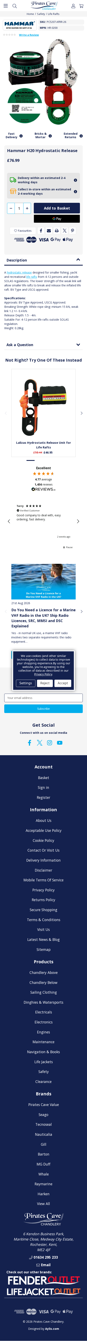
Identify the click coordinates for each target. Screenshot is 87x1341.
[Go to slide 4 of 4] (56, 460)
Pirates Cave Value (43, 1104)
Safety (43, 1071)
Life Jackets (43, 1061)
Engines (43, 1032)
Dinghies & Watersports (43, 1002)
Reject (45, 683)
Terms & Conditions (43, 919)
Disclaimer (43, 870)
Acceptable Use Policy (44, 830)
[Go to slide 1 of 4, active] (31, 460)
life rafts (31, 277)
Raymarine (43, 1183)
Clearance (43, 1081)
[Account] (73, 6)
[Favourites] (43, 427)
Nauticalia (43, 1134)
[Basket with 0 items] (81, 6)
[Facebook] (41, 230)
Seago (43, 1114)
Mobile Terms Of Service (43, 879)
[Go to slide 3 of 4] (48, 460)
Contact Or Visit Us (43, 850)
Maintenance (43, 1041)
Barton (43, 1154)
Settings (25, 683)
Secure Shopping (43, 909)
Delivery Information (43, 860)
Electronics (44, 1022)
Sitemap (44, 949)
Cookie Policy (43, 840)
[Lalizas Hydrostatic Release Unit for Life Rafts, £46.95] (43, 407)
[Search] (14, 6)
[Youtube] (60, 743)
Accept (63, 683)
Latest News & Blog (43, 939)
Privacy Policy (43, 889)
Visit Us (43, 929)
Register (43, 797)
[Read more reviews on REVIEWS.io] (43, 489)
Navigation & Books (43, 1051)
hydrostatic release (19, 272)
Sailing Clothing (43, 992)
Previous (5, 413)
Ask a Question (19, 344)
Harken (44, 1193)
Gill (43, 1144)
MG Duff (43, 1164)
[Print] (56, 230)
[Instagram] (49, 743)
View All (43, 1203)
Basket (43, 777)
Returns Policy (43, 899)
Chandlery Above (44, 972)
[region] (43, 521)
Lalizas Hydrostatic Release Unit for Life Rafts (43, 444)
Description (16, 260)
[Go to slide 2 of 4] (39, 460)
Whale (43, 1174)
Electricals (43, 1012)
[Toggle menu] (5, 5)
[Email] (48, 230)
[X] (64, 230)
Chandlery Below (43, 982)
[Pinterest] (72, 230)
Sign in (43, 787)
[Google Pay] (57, 219)
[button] (9, 521)
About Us (43, 820)
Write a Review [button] (29, 35)
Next (81, 413)
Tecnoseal (43, 1124)
